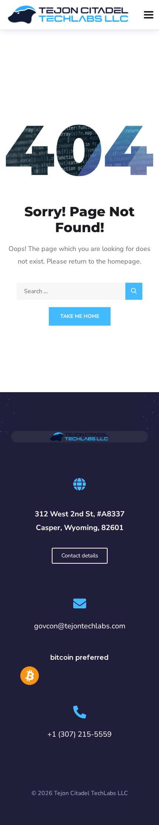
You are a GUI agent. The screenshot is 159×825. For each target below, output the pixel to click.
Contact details (79, 555)
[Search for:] (79, 291)
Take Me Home (79, 316)
